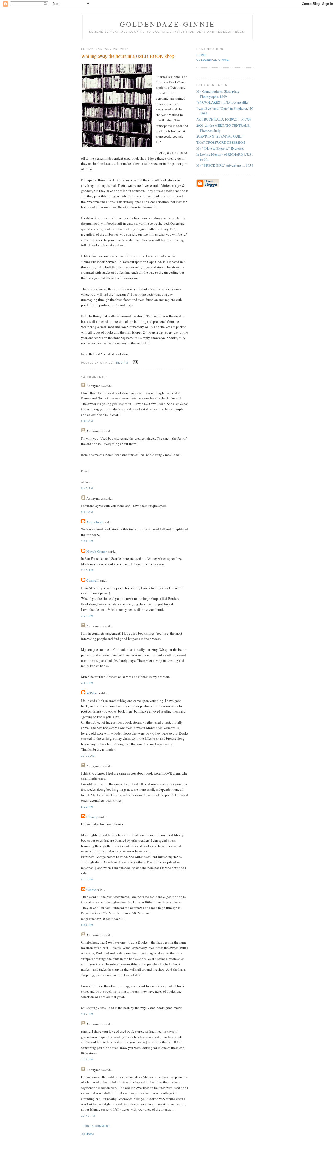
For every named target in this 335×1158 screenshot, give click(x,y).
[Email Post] (134, 362)
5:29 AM (122, 362)
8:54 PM (87, 925)
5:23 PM (87, 806)
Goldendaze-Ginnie (212, 59)
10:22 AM (88, 755)
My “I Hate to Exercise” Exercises (220, 148)
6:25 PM (87, 879)
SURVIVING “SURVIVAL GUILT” (220, 136)
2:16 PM (87, 570)
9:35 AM (87, 512)
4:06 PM (87, 683)
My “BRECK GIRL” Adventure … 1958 (224, 165)
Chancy (91, 817)
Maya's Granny (97, 551)
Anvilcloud (94, 522)
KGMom (92, 693)
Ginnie (91, 889)
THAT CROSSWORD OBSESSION (220, 142)
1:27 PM (87, 1014)
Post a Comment (96, 1126)
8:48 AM (87, 488)
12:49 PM (88, 1115)
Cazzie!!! (92, 580)
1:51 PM (87, 541)
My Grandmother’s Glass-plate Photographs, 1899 (217, 94)
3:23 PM (87, 615)
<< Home (87, 1133)
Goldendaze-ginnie (167, 24)
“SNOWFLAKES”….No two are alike (222, 102)
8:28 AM (87, 421)
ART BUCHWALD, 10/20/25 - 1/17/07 (224, 119)
